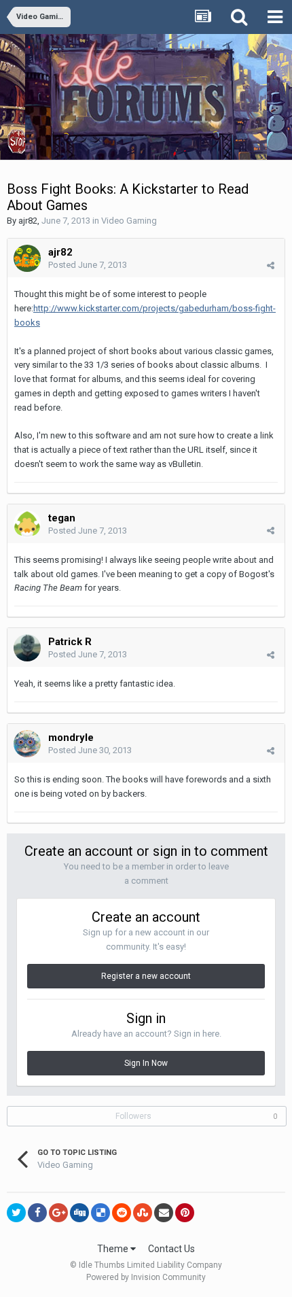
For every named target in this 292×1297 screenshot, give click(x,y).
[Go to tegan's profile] (27, 524)
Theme (113, 1248)
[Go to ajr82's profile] (27, 258)
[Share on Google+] (58, 1212)
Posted (87, 265)
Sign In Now (146, 1063)
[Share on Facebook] (37, 1212)
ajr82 (27, 220)
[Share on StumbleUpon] (142, 1212)
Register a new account (146, 976)
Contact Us (171, 1248)
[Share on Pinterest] (184, 1212)
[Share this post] (270, 265)
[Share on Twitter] (16, 1212)
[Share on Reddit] (121, 1212)
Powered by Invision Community (146, 1277)
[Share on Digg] (79, 1212)
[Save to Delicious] (100, 1212)
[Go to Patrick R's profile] (27, 647)
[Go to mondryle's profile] (27, 743)
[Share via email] (163, 1212)
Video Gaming (129, 220)
